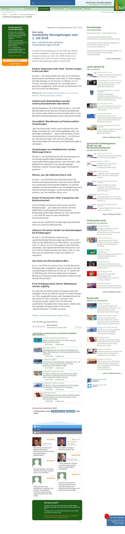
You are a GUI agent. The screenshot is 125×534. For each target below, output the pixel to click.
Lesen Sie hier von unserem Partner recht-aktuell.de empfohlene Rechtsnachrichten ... (54, 334)
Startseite (5, 9)
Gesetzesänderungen (27, 14)
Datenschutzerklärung (107, 12)
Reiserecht (51, 28)
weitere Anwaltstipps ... (114, 59)
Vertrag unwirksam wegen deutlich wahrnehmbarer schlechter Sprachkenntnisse (103, 38)
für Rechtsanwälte (74, 9)
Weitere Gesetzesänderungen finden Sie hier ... (52, 315)
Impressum (119, 12)
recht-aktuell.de (101, 150)
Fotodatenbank (57, 9)
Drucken (78, 327)
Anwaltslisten (31, 9)
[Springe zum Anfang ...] (120, 529)
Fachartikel (13, 14)
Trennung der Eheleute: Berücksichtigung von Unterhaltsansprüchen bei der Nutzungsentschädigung (103, 45)
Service (87, 9)
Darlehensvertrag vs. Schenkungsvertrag (101, 33)
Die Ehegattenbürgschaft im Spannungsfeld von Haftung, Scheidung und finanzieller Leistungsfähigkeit (104, 53)
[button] (57, 426)
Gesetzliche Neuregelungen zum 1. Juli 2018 (17, 17)
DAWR (5, 14)
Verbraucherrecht (65, 28)
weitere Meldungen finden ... (112, 137)
